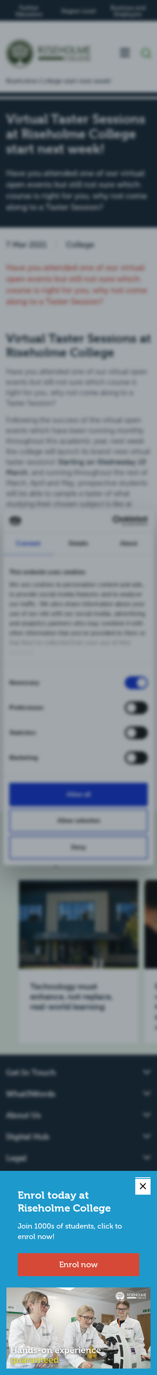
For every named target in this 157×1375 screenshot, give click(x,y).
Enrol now (78, 1264)
